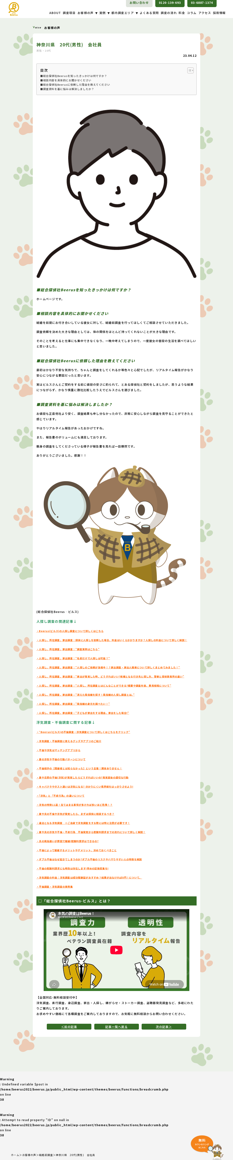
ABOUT (55, 13)
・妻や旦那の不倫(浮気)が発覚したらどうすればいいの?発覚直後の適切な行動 (82, 777)
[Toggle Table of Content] (189, 70)
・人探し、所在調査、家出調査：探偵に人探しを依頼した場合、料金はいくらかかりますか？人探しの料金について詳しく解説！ (111, 640)
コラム (192, 13)
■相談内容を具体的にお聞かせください (65, 80)
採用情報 (219, 13)
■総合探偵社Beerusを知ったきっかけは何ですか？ (73, 76)
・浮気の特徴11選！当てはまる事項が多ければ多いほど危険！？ (74, 805)
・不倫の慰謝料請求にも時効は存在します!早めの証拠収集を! (72, 868)
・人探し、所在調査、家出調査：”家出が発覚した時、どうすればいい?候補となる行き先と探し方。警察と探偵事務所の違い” (110, 676)
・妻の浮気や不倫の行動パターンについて (61, 759)
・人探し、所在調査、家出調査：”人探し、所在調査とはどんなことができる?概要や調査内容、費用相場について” (103, 685)
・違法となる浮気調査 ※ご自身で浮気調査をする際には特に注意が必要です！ (83, 823)
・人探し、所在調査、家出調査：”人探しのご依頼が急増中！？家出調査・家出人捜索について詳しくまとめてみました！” (108, 667)
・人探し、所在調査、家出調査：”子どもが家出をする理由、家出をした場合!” (82, 713)
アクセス (204, 13)
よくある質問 (149, 13)
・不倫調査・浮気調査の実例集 (54, 886)
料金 (182, 13)
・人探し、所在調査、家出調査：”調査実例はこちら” (68, 649)
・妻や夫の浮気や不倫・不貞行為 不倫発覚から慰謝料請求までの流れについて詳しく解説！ (91, 832)
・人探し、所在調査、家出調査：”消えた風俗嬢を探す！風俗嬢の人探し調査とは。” (85, 694)
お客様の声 (29, 1155)
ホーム (15, 1155)
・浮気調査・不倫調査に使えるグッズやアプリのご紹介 (68, 741)
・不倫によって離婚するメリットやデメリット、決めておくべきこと (76, 850)
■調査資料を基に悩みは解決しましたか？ (67, 89)
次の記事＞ (164, 1026)
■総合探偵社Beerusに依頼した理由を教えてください (75, 84)
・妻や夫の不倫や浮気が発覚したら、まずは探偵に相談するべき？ (75, 814)
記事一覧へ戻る (116, 1026)
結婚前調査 (46, 1155)
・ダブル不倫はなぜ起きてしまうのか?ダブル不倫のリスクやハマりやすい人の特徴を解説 (89, 859)
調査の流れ (169, 13)
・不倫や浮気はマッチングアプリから (58, 750)
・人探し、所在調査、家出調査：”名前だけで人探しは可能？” (73, 658)
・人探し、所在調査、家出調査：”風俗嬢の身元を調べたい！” (73, 704)
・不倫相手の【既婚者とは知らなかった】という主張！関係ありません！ (79, 768)
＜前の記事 (69, 1026)
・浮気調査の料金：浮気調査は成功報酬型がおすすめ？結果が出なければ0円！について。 (89, 877)
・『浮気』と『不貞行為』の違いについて (60, 795)
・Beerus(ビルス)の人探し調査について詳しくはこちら (70, 631)
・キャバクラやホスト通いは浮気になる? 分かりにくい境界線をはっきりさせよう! (84, 786)
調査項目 (69, 13)
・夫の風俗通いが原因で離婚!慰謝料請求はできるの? (67, 841)
